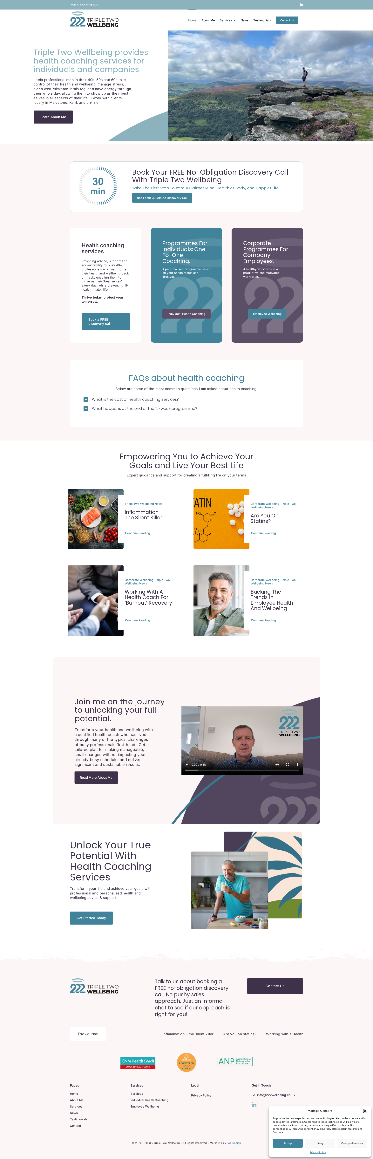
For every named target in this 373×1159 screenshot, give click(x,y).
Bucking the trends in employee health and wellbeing (272, 600)
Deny (320, 1143)
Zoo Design (234, 1142)
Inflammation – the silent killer (144, 515)
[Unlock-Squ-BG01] (94, 980)
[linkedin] (254, 1104)
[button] (365, 1111)
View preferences (352, 1143)
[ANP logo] (235, 1058)
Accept (287, 1143)
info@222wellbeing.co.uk (84, 4)
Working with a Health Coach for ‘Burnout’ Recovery (148, 597)
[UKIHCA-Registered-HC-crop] (186, 1054)
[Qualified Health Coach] (137, 1058)
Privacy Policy (318, 1152)
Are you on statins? (265, 518)
